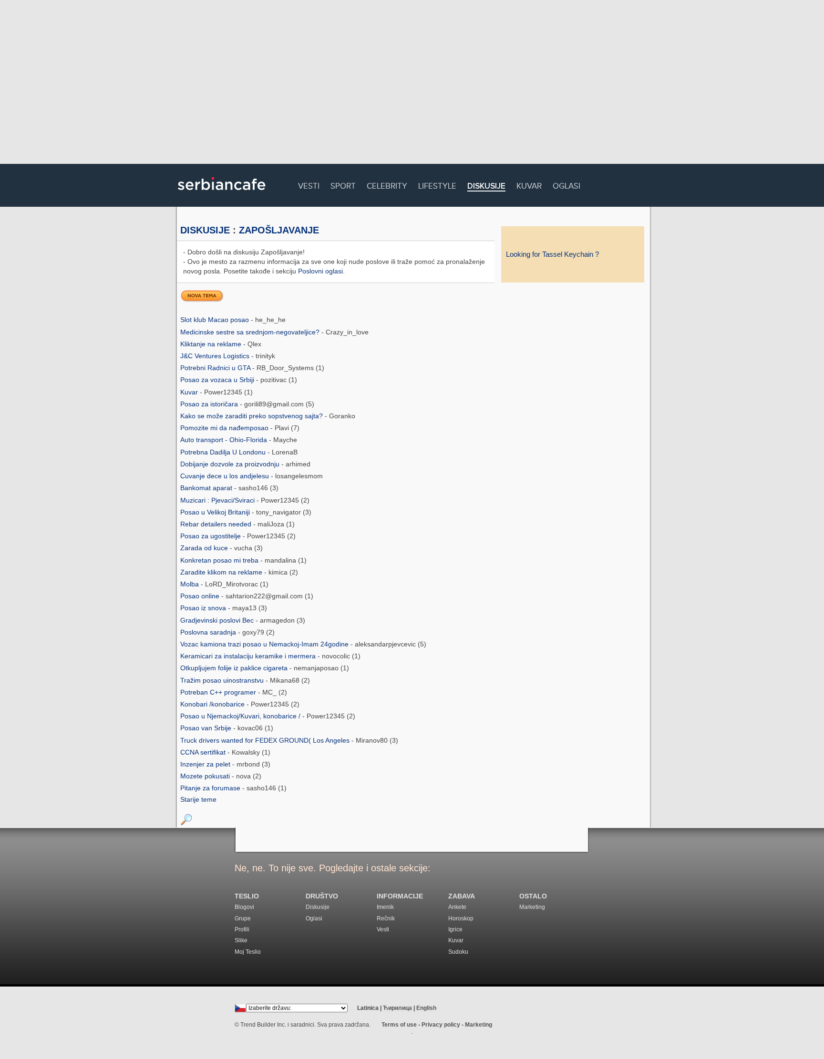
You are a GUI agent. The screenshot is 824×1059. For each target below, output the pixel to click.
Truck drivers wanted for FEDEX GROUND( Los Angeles (265, 740)
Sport (343, 184)
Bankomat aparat (207, 488)
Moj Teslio (248, 951)
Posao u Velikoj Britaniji (216, 512)
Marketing (532, 907)
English (426, 1008)
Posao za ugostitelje (211, 536)
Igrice (455, 929)
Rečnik (386, 918)
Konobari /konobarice (213, 704)
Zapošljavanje (279, 230)
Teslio (247, 896)
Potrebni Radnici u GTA (216, 368)
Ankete (457, 907)
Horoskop (461, 918)
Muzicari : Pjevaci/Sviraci (218, 500)
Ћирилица (397, 1008)
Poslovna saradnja (209, 632)
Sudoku (458, 951)
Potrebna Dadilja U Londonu (224, 452)
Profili (242, 929)
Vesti (308, 184)
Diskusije (486, 186)
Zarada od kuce (205, 548)
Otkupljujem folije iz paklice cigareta (234, 668)
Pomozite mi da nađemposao (225, 428)
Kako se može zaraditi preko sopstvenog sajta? (252, 416)
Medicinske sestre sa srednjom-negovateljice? (250, 332)
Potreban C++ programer (219, 692)
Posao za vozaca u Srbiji (218, 379)
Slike (241, 940)
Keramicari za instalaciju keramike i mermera (249, 656)
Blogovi (244, 907)
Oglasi (566, 184)
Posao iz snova (204, 608)
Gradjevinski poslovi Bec (218, 620)
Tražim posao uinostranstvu (223, 680)
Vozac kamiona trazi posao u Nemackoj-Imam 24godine (265, 644)
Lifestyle (437, 184)
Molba (190, 584)
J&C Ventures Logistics (215, 356)
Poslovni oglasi (320, 271)
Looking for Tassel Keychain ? (552, 254)
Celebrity (387, 184)
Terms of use (399, 1024)
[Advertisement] (412, 83)
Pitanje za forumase (211, 788)
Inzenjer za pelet (206, 764)
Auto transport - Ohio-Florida (224, 440)
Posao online (200, 596)
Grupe (243, 918)
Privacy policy (441, 1024)
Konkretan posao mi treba (220, 560)
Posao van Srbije (206, 728)
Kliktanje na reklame (211, 344)
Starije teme (198, 799)
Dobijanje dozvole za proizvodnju (230, 464)
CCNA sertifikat (203, 752)
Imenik (385, 907)
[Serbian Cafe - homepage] (221, 193)
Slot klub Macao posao (215, 319)
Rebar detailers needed (216, 524)
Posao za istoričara (210, 404)
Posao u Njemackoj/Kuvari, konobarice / (241, 716)
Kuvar (529, 184)
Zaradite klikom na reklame (222, 572)
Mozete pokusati (206, 776)
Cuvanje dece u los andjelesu (225, 476)
